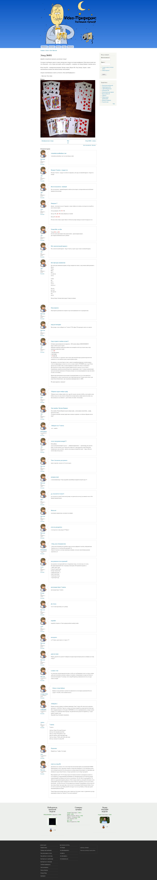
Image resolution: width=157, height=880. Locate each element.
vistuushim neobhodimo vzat (58, 153)
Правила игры (43, 847)
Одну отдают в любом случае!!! (60, 341)
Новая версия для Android (108, 92)
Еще (114, 103)
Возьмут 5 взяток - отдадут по (59, 170)
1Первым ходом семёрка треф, (59, 391)
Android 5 (104, 95)
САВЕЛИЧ (43, 709)
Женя (68, 821)
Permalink (42, 164)
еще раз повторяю (56, 324)
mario (41, 567)
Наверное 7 (54, 203)
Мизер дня (70, 47)
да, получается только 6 (57, 494)
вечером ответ (55, 477)
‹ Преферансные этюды (47, 141)
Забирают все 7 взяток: (57, 425)
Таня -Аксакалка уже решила (59, 460)
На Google (62, 847)
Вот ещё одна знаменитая (58, 263)
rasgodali (53, 620)
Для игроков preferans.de (107, 85)
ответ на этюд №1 (56, 764)
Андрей (69, 812)
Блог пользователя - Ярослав (89, 145)
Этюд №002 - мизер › (90, 141)
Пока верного (55, 308)
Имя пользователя (105, 57)
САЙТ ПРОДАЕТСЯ (106, 88)
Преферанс (44, 47)
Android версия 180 (106, 87)
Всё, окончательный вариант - (59, 246)
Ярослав (42, 159)
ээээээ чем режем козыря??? (58, 441)
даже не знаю (54, 654)
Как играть (51, 47)
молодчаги (54, 637)
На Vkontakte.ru (63, 856)
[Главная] (69, 22)
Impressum (42, 876)
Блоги (47, 50)
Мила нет (53, 510)
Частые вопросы (44, 867)
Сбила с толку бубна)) (58, 688)
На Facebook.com (64, 859)
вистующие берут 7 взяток (58, 587)
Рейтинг (58, 47)
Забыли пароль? (105, 70)
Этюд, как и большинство (58, 544)
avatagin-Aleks (44, 694)
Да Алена (53, 604)
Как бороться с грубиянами (46, 859)
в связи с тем (54, 671)
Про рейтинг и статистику (46, 856)
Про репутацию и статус (46, 853)
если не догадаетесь (56, 527)
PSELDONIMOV (48, 814)
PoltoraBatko (43, 431)
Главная (42, 50)
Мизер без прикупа (106, 100)
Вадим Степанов (71, 815)
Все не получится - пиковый (59, 187)
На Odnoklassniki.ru (64, 850)
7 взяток (51, 724)
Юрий (68, 814)
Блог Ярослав (53, 50)
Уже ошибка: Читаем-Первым (59, 408)
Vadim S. (69, 817)
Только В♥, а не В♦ (56, 229)
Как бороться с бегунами (46, 861)
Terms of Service (44, 870)
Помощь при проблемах (46, 850)
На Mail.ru (62, 853)
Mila (41, 397)
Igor (68, 820)
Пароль (103, 62)
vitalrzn (42, 722)
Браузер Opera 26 (106, 93)
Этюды (64, 47)
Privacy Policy (43, 873)
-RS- (41, 176)
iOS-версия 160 (105, 90)
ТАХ (68, 818)
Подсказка (54, 748)
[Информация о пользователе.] (43, 157)
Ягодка (42, 593)
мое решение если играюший (59, 561)
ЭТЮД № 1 (54, 704)
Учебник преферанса (45, 864)
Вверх (68, 141)
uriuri (41, 626)
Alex (41, 209)
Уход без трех (105, 102)
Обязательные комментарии (105, 97)
